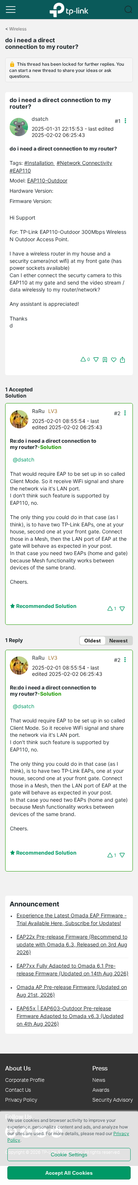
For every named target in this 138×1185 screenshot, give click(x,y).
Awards (100, 1090)
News (98, 1080)
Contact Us (18, 1090)
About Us (18, 1068)
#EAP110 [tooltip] (20, 170)
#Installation (39, 163)
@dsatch (23, 459)
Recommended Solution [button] (46, 606)
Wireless (17, 29)
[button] (10, 9)
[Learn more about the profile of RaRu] (21, 419)
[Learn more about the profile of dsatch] (21, 126)
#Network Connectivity (84, 163)
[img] (105, 360)
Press (99, 1068)
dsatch (40, 119)
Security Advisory (112, 1100)
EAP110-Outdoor (47, 180)
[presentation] (19, 127)
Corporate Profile (25, 1080)
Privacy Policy (21, 1100)
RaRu (38, 411)
